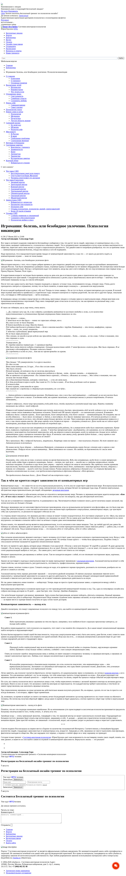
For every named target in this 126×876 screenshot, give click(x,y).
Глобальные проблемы (20, 138)
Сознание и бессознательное (23, 218)
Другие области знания (20, 121)
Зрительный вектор (19, 184)
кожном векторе (111, 673)
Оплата (9, 42)
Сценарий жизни (13, 123)
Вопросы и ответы (14, 51)
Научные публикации (15, 143)
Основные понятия (19, 83)
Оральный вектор (18, 196)
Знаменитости (17, 149)
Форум (9, 35)
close (3, 13)
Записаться (23, 16)
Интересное (16, 87)
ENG (16, 29)
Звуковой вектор (18, 182)
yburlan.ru (17, 858)
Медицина (15, 116)
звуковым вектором (60, 490)
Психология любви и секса (22, 220)
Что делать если (17, 92)
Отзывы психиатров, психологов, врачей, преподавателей (35, 209)
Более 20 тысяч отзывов (21, 211)
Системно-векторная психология (37, 737)
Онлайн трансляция (14, 44)
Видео (8, 40)
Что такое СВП (12, 171)
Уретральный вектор (19, 191)
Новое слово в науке (14, 112)
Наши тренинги (12, 53)
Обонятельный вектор (20, 193)
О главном (10, 76)
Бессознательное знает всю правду (25, 173)
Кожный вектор (17, 187)
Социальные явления (20, 141)
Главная (9, 65)
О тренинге (16, 81)
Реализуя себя (16, 129)
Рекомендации (17, 89)
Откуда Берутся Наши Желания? (24, 176)
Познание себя (17, 207)
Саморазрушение (18, 105)
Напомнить (13, 11)
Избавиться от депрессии (21, 202)
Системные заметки (14, 145)
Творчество (15, 156)
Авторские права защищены (18, 871)
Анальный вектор (18, 189)
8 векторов (15, 78)
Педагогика (16, 118)
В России (15, 134)
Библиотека (11, 37)
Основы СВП (11, 213)
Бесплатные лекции (14, 33)
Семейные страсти (18, 98)
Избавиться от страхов (20, 163)
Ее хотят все (16, 125)
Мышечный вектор (19, 198)
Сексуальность (17, 96)
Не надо (4, 11)
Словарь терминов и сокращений (25, 215)
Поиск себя (10, 103)
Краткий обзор (12, 160)
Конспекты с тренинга (20, 147)
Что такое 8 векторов (15, 180)
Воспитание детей (13, 85)
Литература (16, 154)
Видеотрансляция (13, 838)
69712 (11, 756)
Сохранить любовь (19, 101)
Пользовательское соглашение (18, 873)
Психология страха (14, 109)
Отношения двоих (13, 94)
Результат (5, 20)
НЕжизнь (15, 127)
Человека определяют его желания (25, 178)
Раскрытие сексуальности (21, 204)
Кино (13, 152)
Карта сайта (11, 843)
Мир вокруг (11, 132)
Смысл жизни (17, 107)
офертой (45, 785)
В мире (14, 136)
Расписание (11, 49)
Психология (16, 114)
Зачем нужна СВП (13, 200)
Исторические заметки (20, 158)
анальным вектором (85, 561)
